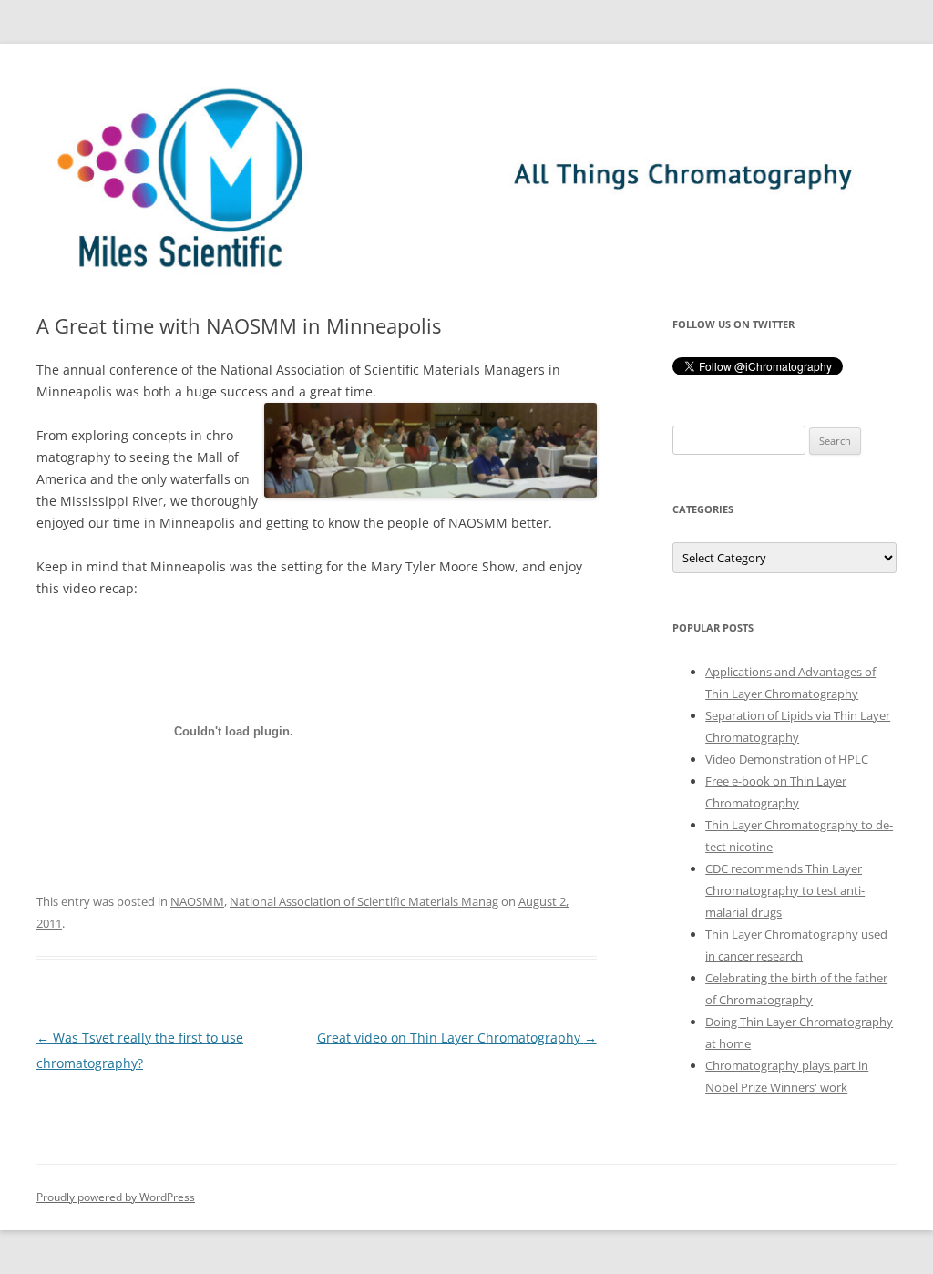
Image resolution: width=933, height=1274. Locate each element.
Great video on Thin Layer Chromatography (457, 1037)
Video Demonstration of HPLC (786, 759)
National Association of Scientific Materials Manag (364, 901)
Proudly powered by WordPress (115, 1197)
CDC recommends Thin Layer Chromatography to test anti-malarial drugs (785, 890)
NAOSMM (197, 901)
